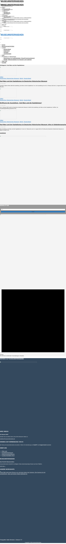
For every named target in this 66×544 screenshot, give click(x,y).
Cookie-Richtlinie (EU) (8, 455)
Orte (3, 14)
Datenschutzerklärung (8, 454)
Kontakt (4, 25)
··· (2, 27)
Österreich (6, 10)
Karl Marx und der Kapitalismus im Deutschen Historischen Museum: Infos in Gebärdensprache (33, 124)
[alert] (33, 319)
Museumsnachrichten (7, 5)
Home (3, 8)
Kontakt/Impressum (7, 452)
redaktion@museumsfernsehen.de (7, 438)
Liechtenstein (7, 16)
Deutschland (7, 12)
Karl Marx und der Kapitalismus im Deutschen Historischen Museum (23, 81)
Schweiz (6, 15)
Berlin (21, 78)
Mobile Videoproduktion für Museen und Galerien (16, 19)
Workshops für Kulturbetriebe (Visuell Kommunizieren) (17, 17)
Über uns (4, 24)
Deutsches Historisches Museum (9, 78)
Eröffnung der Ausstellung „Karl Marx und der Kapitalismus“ (21, 103)
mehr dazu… (3, 466)
